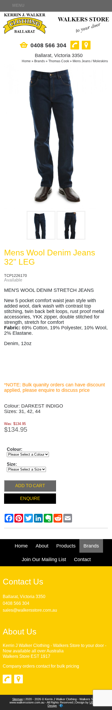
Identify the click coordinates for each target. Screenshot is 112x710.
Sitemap (17, 699)
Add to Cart (30, 485)
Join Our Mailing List (44, 559)
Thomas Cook (58, 61)
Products (66, 546)
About (42, 546)
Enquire (30, 498)
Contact (82, 559)
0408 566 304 (16, 603)
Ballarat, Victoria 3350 (24, 596)
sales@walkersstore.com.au (30, 610)
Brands (39, 61)
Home (26, 61)
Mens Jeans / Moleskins (90, 61)
